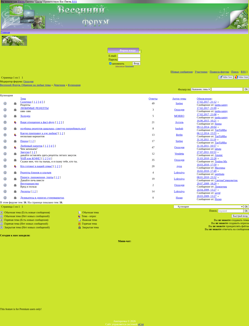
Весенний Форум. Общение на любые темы (25, 85)
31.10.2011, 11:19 (206, 139)
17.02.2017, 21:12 (206, 101)
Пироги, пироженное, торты (36, 177)
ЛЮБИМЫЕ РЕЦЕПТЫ (34, 108)
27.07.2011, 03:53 (206, 152)
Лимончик (221, 186)
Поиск (235, 71)
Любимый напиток (31, 145)
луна (179, 166)
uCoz (141, 324)
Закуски (25, 152)
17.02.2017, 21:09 (206, 108)
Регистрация (129, 66)
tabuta (218, 148)
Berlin (179, 134)
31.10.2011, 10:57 (206, 145)
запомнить (118, 63)
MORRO (179, 115)
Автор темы (179, 98)
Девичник (59, 85)
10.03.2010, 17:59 (206, 164)
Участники (201, 71)
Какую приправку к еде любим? (39, 133)
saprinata (219, 174)
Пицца (24, 141)
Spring (179, 103)
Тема (23, 98)
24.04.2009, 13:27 (206, 189)
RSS (74, 1)
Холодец (25, 115)
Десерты (25, 191)
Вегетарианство (29, 183)
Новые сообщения (182, 71)
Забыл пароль (119, 66)
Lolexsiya (179, 172)
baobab (179, 128)
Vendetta (179, 153)
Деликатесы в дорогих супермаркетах (42, 197)
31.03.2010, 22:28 (206, 158)
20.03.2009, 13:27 (206, 196)
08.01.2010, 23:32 (206, 177)
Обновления (204, 98)
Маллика (220, 167)
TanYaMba (221, 130)
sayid (217, 192)
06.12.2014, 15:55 (206, 133)
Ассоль (179, 122)
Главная (5, 32)
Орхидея (28, 81)
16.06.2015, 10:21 (206, 120)
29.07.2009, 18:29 (206, 183)
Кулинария (74, 85)
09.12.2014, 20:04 (206, 127)
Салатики (26, 101)
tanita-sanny (221, 104)
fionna (218, 123)
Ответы (153, 98)
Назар (179, 197)
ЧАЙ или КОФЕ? (30, 158)
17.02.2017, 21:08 (206, 114)
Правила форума (219, 71)
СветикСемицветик (226, 180)
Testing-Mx (221, 161)
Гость (21, 1)
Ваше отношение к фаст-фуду (37, 122)
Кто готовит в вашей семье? (36, 166)
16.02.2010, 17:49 (206, 171)
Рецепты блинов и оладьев (35, 172)
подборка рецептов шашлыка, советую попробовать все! (53, 128)
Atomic (219, 155)
